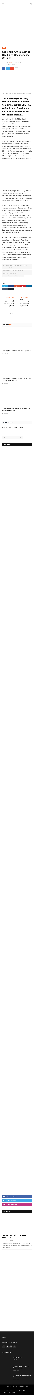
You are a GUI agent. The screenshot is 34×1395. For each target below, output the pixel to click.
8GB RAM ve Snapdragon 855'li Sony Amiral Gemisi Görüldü (15, 267)
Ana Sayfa (5, 1390)
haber (10, 62)
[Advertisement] (17, 29)
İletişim (5, 1392)
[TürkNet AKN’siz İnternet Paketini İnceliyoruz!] (17, 1224)
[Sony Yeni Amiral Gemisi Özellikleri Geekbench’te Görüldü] (17, 82)
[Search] (31, 4)
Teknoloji (25, 1390)
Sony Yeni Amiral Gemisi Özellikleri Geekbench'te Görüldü (13, 272)
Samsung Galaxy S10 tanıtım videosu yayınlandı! (17, 351)
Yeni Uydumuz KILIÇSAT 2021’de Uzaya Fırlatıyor (22, 1376)
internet (12, 1390)
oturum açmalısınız (18, 427)
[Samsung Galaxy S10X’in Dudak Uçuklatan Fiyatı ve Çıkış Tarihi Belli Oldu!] (17, 367)
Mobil (4, 47)
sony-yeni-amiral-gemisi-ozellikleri (13, 276)
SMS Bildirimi (12, 1392)
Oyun (20, 1390)
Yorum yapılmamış (12, 64)
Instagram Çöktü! (17, 1357)
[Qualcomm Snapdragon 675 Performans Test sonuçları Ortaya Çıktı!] (17, 397)
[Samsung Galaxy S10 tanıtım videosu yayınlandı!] (17, 339)
